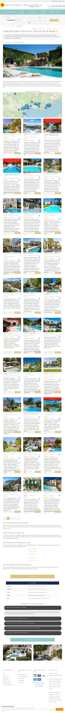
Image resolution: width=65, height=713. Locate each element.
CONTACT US (32, 576)
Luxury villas (32, 555)
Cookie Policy (21, 680)
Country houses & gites (32, 560)
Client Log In (54, 1)
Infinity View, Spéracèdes (31, 134)
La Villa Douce (50, 413)
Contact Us (57, 12)
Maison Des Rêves (51, 214)
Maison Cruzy (10, 333)
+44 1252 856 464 (53, 673)
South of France (21, 12)
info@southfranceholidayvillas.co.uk (56, 8)
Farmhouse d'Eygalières (51, 254)
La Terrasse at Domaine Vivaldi (51, 294)
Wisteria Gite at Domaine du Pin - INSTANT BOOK (32, 414)
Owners (51, 12)
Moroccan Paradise (12, 134)
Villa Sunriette (11, 492)
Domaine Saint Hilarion (31, 493)
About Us (5, 675)
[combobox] (10, 17)
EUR (34, 22)
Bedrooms (54, 28)
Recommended (41, 28)
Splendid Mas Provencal (51, 373)
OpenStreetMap (57, 117)
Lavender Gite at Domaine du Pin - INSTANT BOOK (12, 175)
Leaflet (54, 117)
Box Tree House (30, 253)
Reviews (49, 28)
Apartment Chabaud (32, 214)
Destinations (12, 12)
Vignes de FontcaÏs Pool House (11, 373)
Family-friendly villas (32, 548)
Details (17, 153)
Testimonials (21, 682)
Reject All (52, 709)
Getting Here (6, 677)
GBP (30, 22)
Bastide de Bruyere (31, 333)
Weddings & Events (43, 12)
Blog (4, 673)
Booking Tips (6, 679)
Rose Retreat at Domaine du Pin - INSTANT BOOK (52, 135)
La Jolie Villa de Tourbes (51, 493)
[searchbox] (11, 17)
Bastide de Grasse (11, 293)
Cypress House (50, 333)
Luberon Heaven (10, 413)
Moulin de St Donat (12, 452)
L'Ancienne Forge (51, 452)
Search (54, 20)
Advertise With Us (7, 682)
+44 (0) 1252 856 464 (57, 6)
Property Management (8, 684)
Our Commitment (22, 674)
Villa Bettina (30, 452)
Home (6, 12)
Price (59, 28)
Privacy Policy (21, 678)
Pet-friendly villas (32, 558)
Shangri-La (29, 174)
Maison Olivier (30, 293)
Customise (44, 709)
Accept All (60, 709)
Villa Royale (29, 373)
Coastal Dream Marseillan (12, 254)
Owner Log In (61, 1)
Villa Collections (32, 12)
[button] (24, 108)
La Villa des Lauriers (50, 174)
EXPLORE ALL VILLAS (32, 639)
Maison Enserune (11, 214)
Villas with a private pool (32, 553)
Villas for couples (32, 551)
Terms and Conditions (23, 676)
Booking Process (6, 681)
